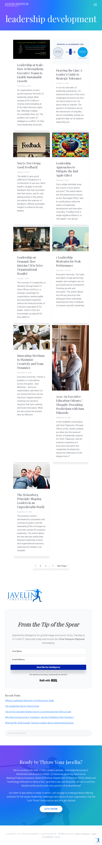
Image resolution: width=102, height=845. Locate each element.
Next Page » (62, 566)
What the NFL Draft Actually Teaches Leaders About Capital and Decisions (39, 723)
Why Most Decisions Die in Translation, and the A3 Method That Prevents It (39, 717)
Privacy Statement (82, 833)
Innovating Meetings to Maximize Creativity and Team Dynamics (31, 362)
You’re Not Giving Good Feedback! (29, 165)
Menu (95, 5)
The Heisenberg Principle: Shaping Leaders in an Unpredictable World (30, 501)
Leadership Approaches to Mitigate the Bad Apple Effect (67, 169)
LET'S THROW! (51, 809)
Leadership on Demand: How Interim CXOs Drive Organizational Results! (30, 265)
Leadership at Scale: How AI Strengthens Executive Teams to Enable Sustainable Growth (30, 73)
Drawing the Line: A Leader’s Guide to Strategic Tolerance (69, 74)
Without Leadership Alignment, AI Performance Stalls (29, 700)
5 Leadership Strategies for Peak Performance (68, 261)
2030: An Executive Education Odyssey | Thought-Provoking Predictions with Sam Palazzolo (70, 405)
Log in (57, 836)
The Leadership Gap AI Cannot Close (22, 706)
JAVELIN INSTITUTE (17, 4)
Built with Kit (48, 680)
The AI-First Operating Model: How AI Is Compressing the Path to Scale (38, 711)
